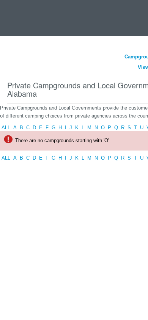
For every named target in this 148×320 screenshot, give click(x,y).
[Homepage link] (16, 16)
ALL (6, 127)
